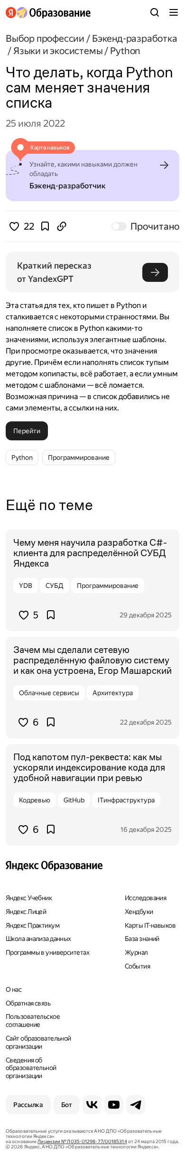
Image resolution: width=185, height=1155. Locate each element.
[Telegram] (135, 1104)
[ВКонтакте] (92, 1104)
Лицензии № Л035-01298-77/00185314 (82, 1141)
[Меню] (173, 12)
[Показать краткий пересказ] (155, 272)
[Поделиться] (62, 226)
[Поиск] (154, 12)
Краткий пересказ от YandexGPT (55, 272)
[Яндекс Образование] (48, 13)
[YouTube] (113, 1104)
